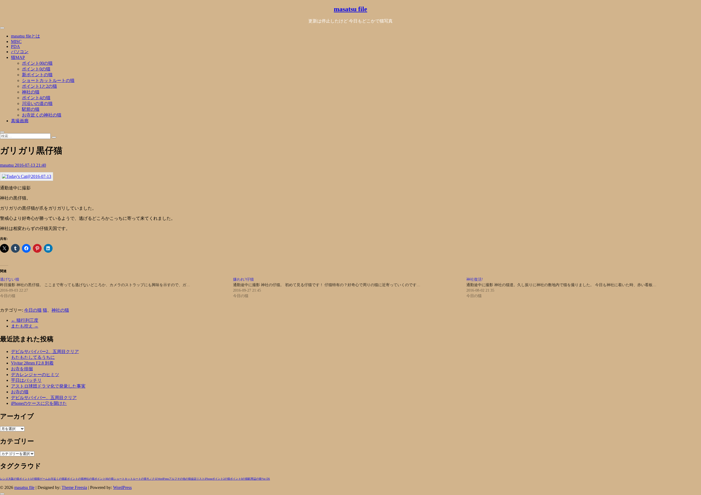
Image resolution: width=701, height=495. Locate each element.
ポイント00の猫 (37, 63)
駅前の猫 (30, 109)
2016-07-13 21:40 (30, 165)
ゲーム (44, 478)
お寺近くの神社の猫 (41, 115)
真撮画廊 (19, 120)
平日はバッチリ (26, 380)
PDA (15, 46)
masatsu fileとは (25, 36)
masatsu (7, 165)
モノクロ (151, 478)
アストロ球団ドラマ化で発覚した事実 (48, 386)
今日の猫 (33, 310)
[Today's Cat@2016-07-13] (26, 176)
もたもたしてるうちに (33, 357)
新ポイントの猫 (37, 74)
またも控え (24, 326)
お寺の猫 (19, 391)
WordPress (163, 478)
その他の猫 (184, 478)
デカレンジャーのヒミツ (35, 374)
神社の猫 (30, 92)
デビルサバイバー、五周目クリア (44, 397)
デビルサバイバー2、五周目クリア (45, 351)
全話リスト (198, 478)
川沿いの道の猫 (37, 103)
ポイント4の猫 (36, 97)
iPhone (208, 478)
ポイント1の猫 (28, 478)
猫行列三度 (24, 320)
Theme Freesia (74, 487)
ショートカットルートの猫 (48, 80)
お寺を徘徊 (22, 368)
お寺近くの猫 (56, 478)
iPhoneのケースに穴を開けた (39, 403)
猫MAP (18, 57)
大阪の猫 (13, 478)
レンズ (4, 478)
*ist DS (266, 478)
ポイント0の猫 (36, 69)
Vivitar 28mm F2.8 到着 (32, 363)
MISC (16, 41)
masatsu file (350, 9)
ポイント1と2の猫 (39, 86)
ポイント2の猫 (221, 478)
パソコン (19, 51)
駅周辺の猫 (255, 478)
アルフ (173, 478)
